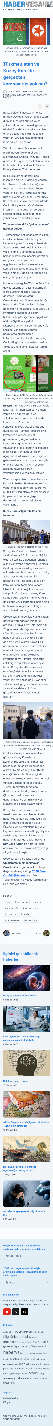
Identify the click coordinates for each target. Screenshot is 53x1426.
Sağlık (30, 95)
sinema (46, 1368)
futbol (45, 1341)
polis (5, 1368)
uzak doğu (30, 920)
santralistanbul (23, 1368)
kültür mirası (13, 1364)
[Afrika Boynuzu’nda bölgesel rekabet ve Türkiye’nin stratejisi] (26, 1104)
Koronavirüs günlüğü (14, 95)
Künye (6, 1402)
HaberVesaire (10, 1398)
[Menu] (48, 5)
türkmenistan (12, 920)
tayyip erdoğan (15, 1374)
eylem (28, 1342)
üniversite (9, 1382)
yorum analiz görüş (17, 1378)
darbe (31, 1337)
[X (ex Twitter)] (15, 1311)
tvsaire (34, 1373)
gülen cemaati (37, 1346)
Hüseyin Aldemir (35, 1353)
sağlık (35, 1369)
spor (5, 1373)
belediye (39, 1332)
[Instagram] (24, 1311)
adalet (5, 1332)
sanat (11, 1368)
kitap (5, 1364)
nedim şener (43, 1364)
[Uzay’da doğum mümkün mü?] (26, 978)
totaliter (25, 914)
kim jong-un (21, 902)
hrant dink (24, 1353)
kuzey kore (29, 908)
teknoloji (25, 1374)
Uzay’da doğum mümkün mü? (20, 995)
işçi (37, 1359)
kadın (42, 1359)
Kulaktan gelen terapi (15, 1081)
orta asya (10, 914)
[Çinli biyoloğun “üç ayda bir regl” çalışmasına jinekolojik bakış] (26, 1019)
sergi (40, 1369)
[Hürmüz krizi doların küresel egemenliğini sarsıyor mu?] (26, 1149)
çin (7, 902)
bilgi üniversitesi (15, 1337)
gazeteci (9, 1346)
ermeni (21, 1342)
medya (24, 1364)
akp (25, 1331)
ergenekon (10, 1342)
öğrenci (43, 1378)
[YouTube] (7, 1311)
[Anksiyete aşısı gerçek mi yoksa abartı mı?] (26, 1193)
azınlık (32, 1331)
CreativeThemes (11, 1418)
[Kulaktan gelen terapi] (26, 1063)
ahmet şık (16, 1331)
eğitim (34, 1342)
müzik (32, 1364)
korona (37, 902)
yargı (41, 1373)
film (39, 1342)
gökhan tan (21, 1346)
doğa (36, 1337)
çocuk (35, 1379)
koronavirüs (11, 908)
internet (17, 1359)
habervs (11, 1352)
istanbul (29, 1359)
